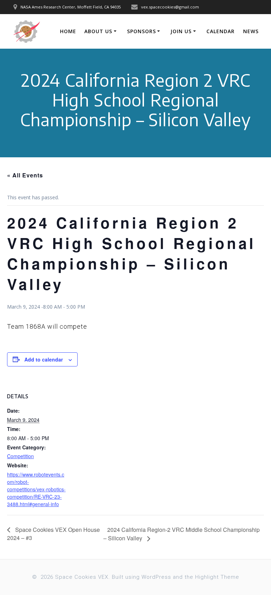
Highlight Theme (217, 577)
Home (68, 31)
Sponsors (141, 31)
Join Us (181, 31)
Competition (20, 456)
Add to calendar (43, 359)
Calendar (220, 31)
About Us (98, 31)
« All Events (25, 175)
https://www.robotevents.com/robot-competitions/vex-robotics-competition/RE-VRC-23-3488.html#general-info (36, 489)
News (251, 31)
